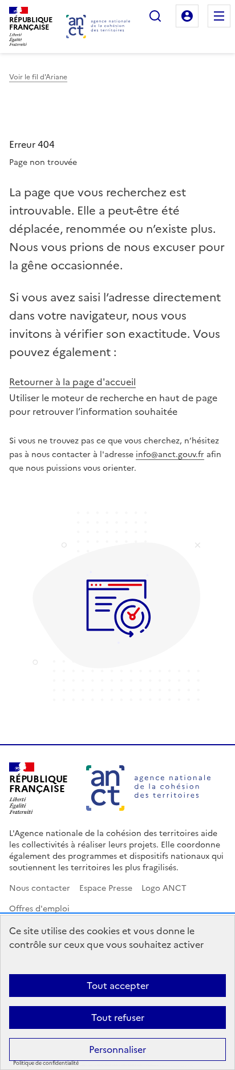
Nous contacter (39, 888)
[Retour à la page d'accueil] (98, 26)
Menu (219, 16)
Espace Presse (105, 888)
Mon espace (187, 16)
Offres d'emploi (39, 909)
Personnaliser (117, 1049)
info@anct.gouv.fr (170, 455)
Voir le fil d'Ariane (38, 77)
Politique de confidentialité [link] (46, 1063)
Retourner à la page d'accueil (72, 382)
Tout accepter (118, 985)
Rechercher (155, 16)
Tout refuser (117, 1017)
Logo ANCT (164, 888)
